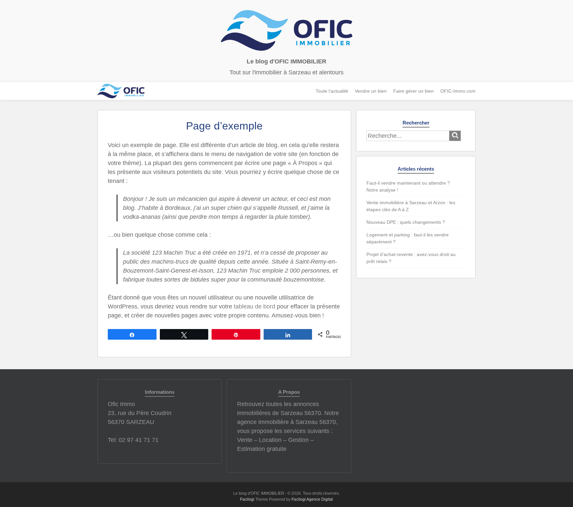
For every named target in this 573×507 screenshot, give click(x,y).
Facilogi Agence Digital (312, 499)
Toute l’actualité (332, 91)
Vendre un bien (371, 91)
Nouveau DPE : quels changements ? (405, 222)
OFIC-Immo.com (458, 91)
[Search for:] (407, 135)
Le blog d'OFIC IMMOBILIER (286, 61)
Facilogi (247, 499)
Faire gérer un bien (413, 91)
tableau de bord (254, 306)
